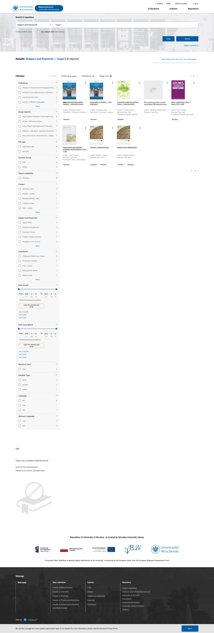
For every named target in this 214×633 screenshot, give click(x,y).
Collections (153, 8)
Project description (129, 588)
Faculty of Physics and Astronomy (66, 600)
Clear (169, 39)
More (38, 106)
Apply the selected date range (31, 306)
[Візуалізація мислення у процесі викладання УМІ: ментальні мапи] (153, 89)
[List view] (110, 76)
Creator (90, 592)
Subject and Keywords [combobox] (27, 25)
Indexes (173, 8)
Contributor (91, 604)
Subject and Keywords (96, 596)
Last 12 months (24, 312)
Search (187, 39)
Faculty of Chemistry (61, 592)
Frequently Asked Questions (133, 606)
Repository (193, 8)
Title (89, 587)
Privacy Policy (112, 629)
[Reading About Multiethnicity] (126, 135)
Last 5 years (23, 318)
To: (42, 294)
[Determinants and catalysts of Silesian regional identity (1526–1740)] (72, 135)
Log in (195, 4)
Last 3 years (23, 315)
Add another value (24, 32)
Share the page (181, 4)
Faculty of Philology (60, 596)
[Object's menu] (85, 83)
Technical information (131, 602)
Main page (22, 582)
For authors (126, 599)
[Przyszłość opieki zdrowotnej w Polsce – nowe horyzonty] (126, 89)
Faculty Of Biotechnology (62, 587)
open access (59, 32)
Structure (66, 119)
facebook (32, 620)
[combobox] (125, 25)
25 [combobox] (93, 76)
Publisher (91, 600)
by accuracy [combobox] (72, 76)
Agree (190, 629)
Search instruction (191, 45)
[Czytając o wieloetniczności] (99, 135)
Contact (125, 609)
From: (21, 294)
